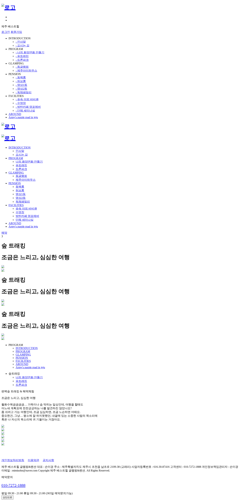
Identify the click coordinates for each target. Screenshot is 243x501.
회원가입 (16, 31)
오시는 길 (22, 154)
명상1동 (21, 194)
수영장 (20, 212)
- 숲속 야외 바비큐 (27, 99)
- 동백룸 (21, 77)
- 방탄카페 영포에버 (28, 106)
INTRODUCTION (20, 147)
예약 (4, 232)
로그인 (5, 31)
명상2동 (21, 197)
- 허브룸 (21, 81)
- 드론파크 (22, 59)
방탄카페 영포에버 (27, 216)
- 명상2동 (21, 88)
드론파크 (21, 169)
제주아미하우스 (26, 179)
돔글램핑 (21, 175)
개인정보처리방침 (12, 460)
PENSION (15, 183)
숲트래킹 (21, 165)
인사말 (20, 150)
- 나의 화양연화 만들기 (30, 52)
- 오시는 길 (22, 45)
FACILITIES (16, 205)
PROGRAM (16, 158)
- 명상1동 (21, 84)
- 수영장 (21, 103)
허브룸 (20, 190)
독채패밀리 (23, 201)
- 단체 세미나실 (25, 110)
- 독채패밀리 (23, 92)
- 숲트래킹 (22, 56)
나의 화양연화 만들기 (29, 161)
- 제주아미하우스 (26, 70)
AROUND (15, 114)
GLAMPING (16, 172)
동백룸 (20, 186)
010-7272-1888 (13, 485)
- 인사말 (21, 41)
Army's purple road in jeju (23, 117)
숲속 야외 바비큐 (26, 208)
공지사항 (48, 460)
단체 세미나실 (24, 219)
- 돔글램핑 (22, 66)
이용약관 (33, 460)
